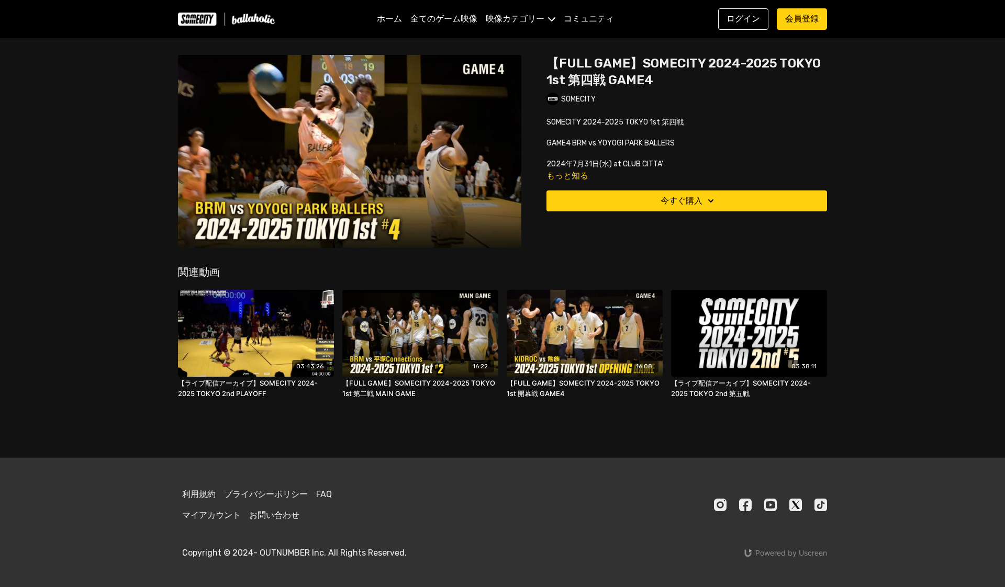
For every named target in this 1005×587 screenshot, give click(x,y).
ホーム (389, 19)
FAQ (324, 494)
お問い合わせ (274, 515)
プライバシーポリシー (266, 494)
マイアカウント (211, 515)
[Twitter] (795, 505)
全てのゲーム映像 (443, 19)
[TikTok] (820, 505)
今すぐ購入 (681, 201)
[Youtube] (770, 505)
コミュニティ (589, 19)
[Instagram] (720, 505)
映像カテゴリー (516, 19)
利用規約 (199, 494)
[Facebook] (745, 505)
